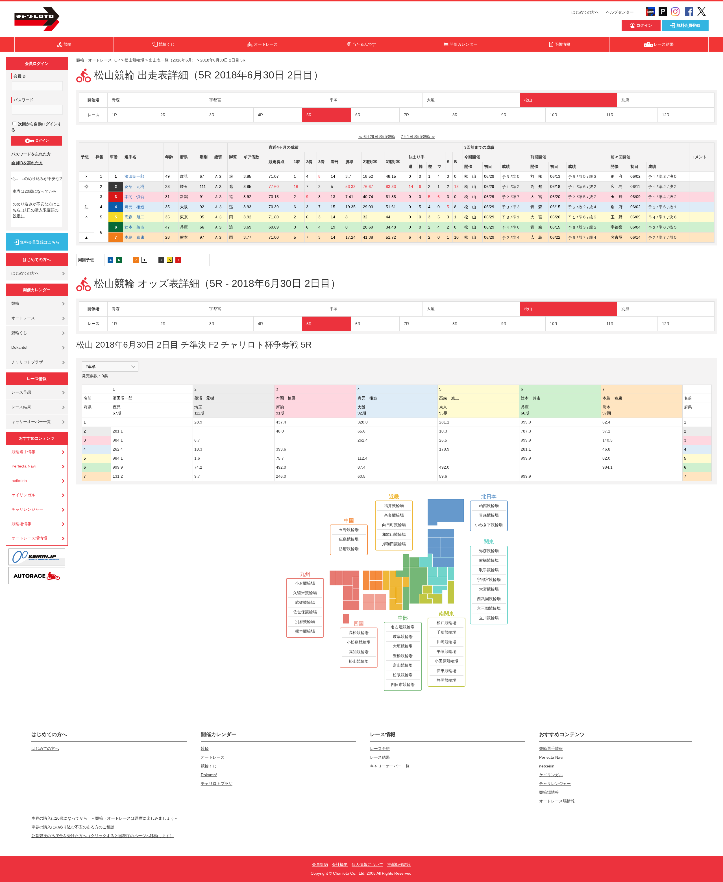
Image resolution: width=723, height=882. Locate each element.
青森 (116, 100)
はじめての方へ (585, 12)
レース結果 (21, 407)
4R (260, 115)
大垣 (431, 100)
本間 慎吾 (138, 196)
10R (553, 115)
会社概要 (340, 864)
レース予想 (21, 392)
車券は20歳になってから (35, 191)
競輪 (15, 303)
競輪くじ (19, 332)
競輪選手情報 (23, 451)
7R (406, 115)
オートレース (23, 318)
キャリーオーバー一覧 (31, 421)
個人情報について (367, 864)
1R (114, 115)
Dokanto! (19, 347)
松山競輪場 (134, 60)
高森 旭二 (138, 217)
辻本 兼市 (138, 227)
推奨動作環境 (399, 864)
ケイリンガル (23, 495)
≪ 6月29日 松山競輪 (376, 136)
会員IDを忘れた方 (27, 163)
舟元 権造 (138, 207)
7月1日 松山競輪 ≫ (418, 136)
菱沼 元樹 (138, 186)
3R (211, 115)
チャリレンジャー (27, 509)
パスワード (23, 100)
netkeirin (19, 480)
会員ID (19, 76)
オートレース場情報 (29, 538)
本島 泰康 (138, 237)
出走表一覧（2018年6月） (172, 60)
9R (503, 115)
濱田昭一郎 (138, 176)
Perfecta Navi (24, 466)
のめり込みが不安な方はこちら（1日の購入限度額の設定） (36, 210)
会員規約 (320, 864)
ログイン (41, 140)
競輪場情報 (21, 523)
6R (357, 115)
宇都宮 (215, 100)
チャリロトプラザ (27, 362)
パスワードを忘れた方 (31, 154)
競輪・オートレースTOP (98, 60)
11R (609, 115)
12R (665, 115)
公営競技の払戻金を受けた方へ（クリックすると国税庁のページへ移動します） (102, 835)
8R (455, 115)
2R (162, 115)
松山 (528, 100)
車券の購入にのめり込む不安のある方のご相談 (72, 827)
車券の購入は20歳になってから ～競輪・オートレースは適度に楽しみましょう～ (106, 818)
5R (309, 115)
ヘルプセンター (620, 12)
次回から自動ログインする (36, 127)
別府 (625, 100)
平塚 (333, 100)
